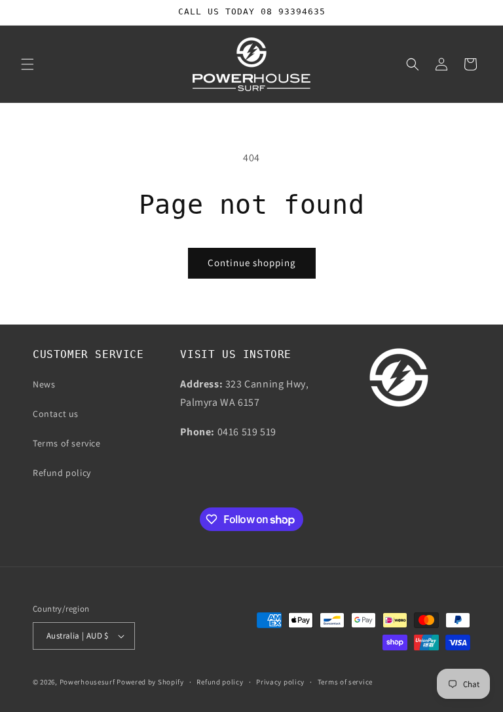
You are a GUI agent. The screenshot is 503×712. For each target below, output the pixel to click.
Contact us (56, 414)
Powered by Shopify (150, 681)
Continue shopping (252, 262)
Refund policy (62, 473)
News (44, 384)
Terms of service (67, 443)
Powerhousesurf (87, 681)
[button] (27, 64)
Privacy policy (280, 681)
